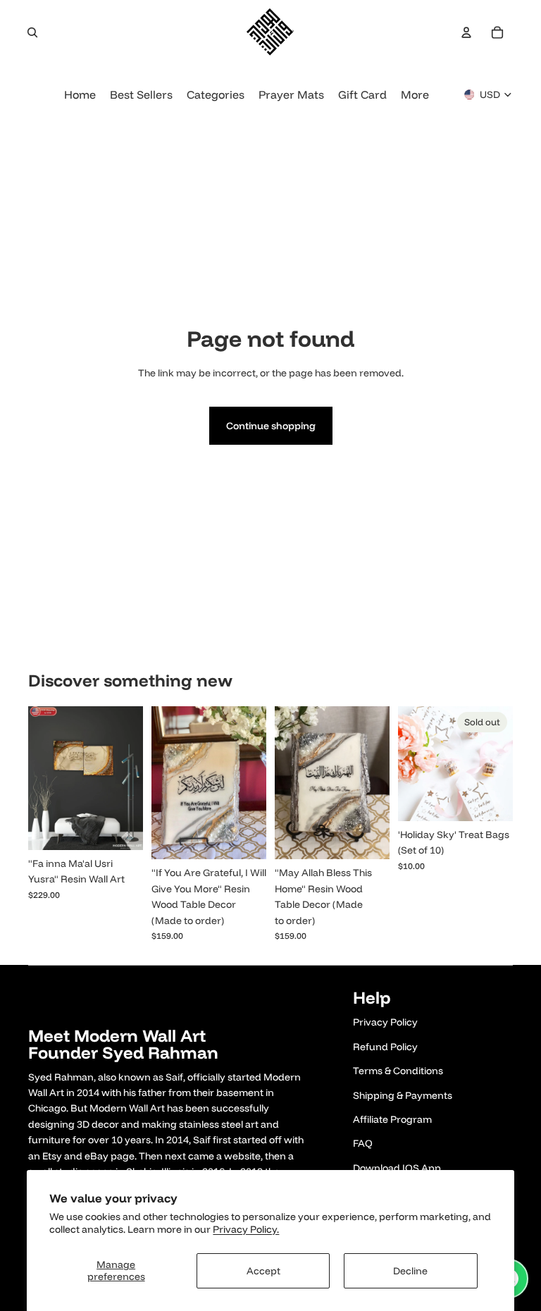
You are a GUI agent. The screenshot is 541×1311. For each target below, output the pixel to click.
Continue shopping (271, 425)
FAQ (363, 1143)
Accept (263, 1270)
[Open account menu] (466, 32)
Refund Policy (385, 1046)
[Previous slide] (39, 778)
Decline (410, 1270)
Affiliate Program (392, 1119)
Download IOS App (397, 1168)
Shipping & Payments (402, 1095)
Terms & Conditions (398, 1070)
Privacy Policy (385, 1022)
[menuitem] (415, 95)
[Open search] (32, 32)
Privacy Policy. (246, 1229)
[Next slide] (132, 778)
